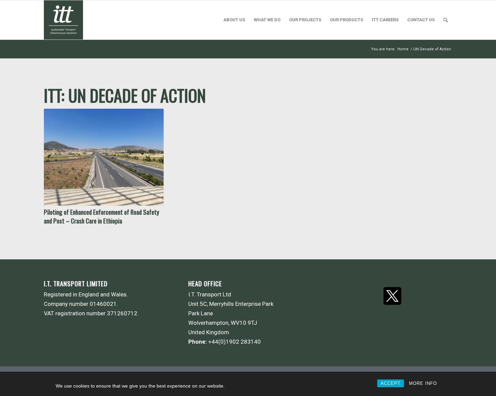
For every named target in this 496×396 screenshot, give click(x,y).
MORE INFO (423, 383)
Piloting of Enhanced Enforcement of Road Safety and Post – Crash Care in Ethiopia (101, 216)
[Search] (445, 19)
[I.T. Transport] (63, 19)
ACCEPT (391, 383)
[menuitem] (234, 19)
